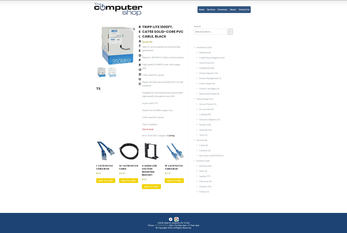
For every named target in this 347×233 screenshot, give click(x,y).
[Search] (230, 32)
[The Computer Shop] (120, 9)
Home (201, 9)
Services (211, 9)
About (233, 9)
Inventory (222, 9)
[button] (134, 29)
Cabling (171, 135)
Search (197, 26)
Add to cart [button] (105, 180)
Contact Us (244, 9)
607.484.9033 (161, 225)
